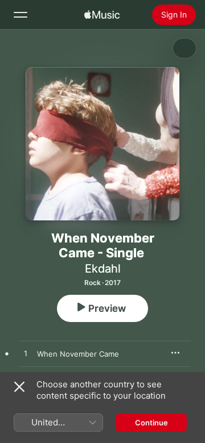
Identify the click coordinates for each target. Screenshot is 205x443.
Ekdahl (103, 268)
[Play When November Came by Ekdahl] (25, 354)
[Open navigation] (20, 14)
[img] (102, 15)
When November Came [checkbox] (78, 353)
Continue (151, 422)
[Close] (19, 387)
